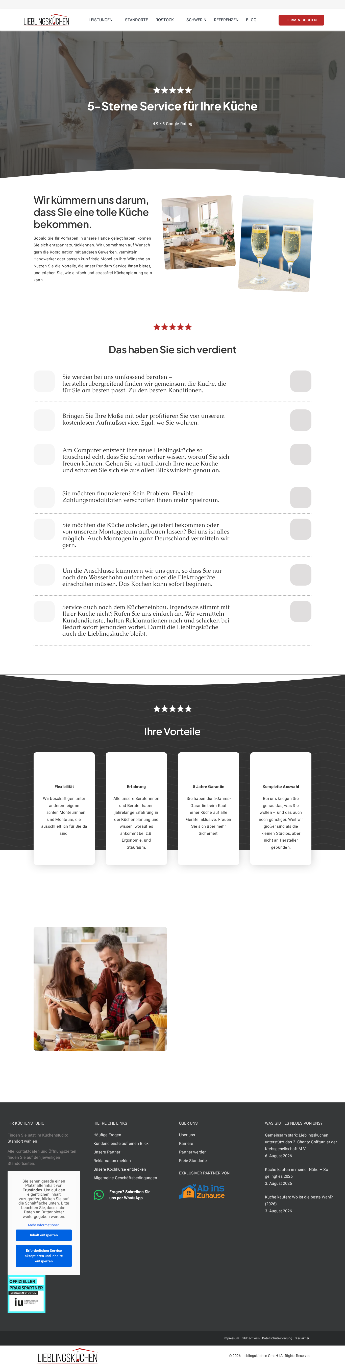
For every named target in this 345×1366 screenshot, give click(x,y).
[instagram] (60, 1338)
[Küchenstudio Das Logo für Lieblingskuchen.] (67, 1350)
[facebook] (36, 1338)
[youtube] (44, 1338)
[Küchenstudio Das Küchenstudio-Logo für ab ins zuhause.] (202, 1186)
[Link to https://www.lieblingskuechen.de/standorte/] (300, 381)
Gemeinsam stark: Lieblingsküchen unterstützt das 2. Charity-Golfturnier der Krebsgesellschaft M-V (301, 1142)
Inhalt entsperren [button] (44, 1235)
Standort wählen (22, 1141)
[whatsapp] (68, 1338)
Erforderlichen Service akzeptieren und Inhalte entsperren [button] (44, 1256)
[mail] (52, 1338)
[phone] (76, 1338)
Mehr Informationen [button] (44, 1225)
